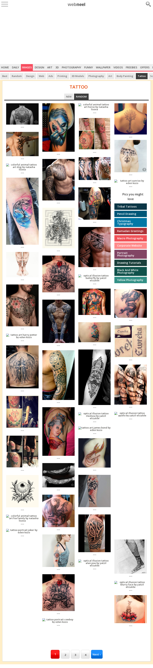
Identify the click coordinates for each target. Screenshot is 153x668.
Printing (62, 76)
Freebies (131, 67)
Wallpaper (103, 67)
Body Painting (125, 76)
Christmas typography (125, 222)
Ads (51, 76)
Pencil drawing (126, 214)
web (76, 4)
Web (41, 76)
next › (97, 654)
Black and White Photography (127, 271)
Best (4, 76)
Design (39, 67)
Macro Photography (130, 238)
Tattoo (142, 76)
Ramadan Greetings (130, 231)
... (22, 127)
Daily (15, 67)
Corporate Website (129, 245)
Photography (71, 67)
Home (5, 67)
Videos (118, 67)
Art (49, 67)
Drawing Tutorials (129, 263)
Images (27, 67)
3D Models (78, 76)
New (68, 96)
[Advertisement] (76, 36)
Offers (144, 67)
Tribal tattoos (127, 206)
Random (17, 76)
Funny (88, 67)
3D (57, 67)
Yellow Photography (130, 280)
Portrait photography (125, 254)
